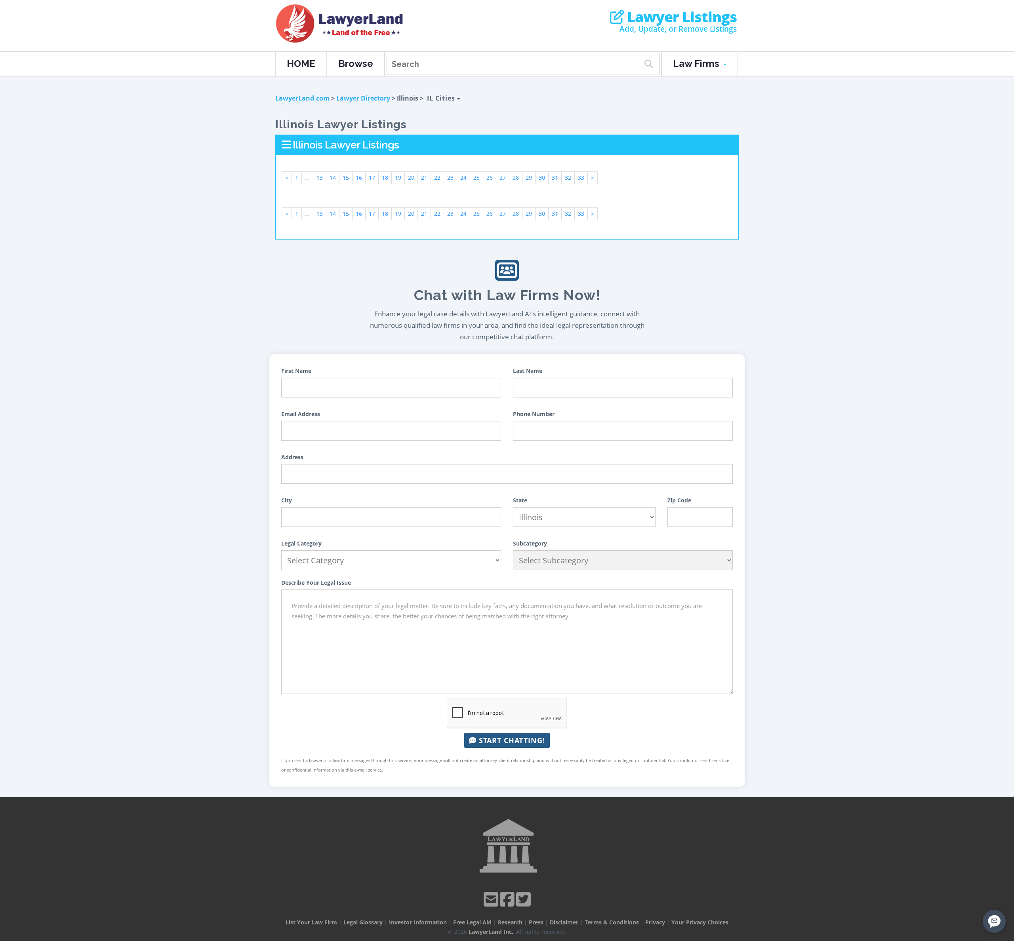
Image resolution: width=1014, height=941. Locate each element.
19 (398, 177)
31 (555, 177)
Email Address (300, 414)
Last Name (527, 370)
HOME (301, 63)
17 (372, 177)
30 (542, 177)
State (520, 500)
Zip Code (679, 500)
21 (424, 177)
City (286, 500)
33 (581, 177)
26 (489, 177)
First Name (296, 370)
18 (385, 177)
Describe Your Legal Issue (316, 582)
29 (529, 177)
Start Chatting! (511, 740)
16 (359, 177)
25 (476, 177)
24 (463, 177)
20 (411, 177)
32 (568, 177)
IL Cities (442, 98)
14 (333, 177)
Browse (355, 63)
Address (292, 457)
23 (450, 177)
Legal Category (301, 543)
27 (502, 177)
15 (346, 177)
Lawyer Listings (680, 17)
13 (319, 177)
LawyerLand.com (302, 98)
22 (437, 177)
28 (516, 177)
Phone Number (534, 414)
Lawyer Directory (363, 98)
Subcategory (530, 543)
